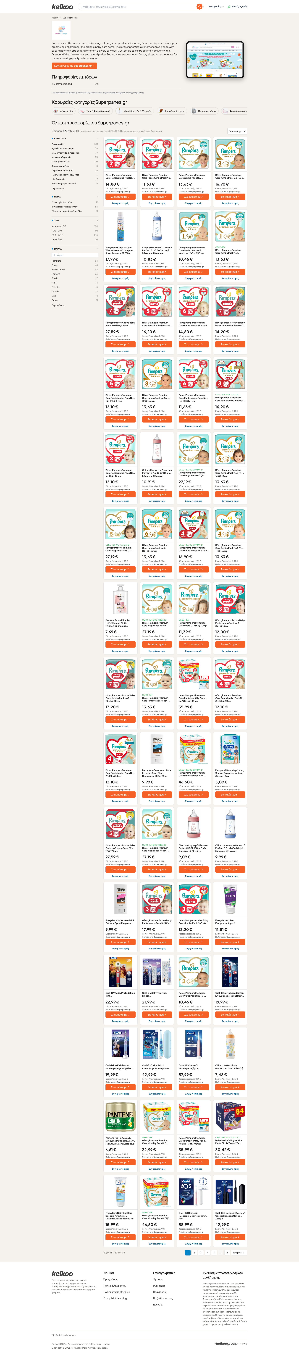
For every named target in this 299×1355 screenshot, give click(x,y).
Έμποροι (158, 1279)
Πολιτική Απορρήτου (114, 1285)
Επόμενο (237, 1252)
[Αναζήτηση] (199, 7)
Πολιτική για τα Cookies (116, 1292)
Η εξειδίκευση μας (163, 1298)
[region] (149, 111)
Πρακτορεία (159, 1292)
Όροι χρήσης (110, 1279)
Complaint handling (115, 1298)
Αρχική (55, 17)
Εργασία (158, 1304)
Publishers (159, 1285)
